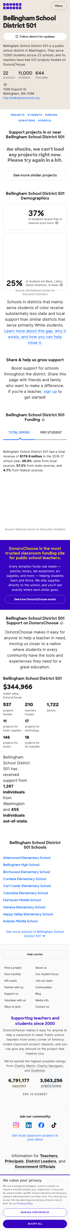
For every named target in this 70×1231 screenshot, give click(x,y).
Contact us (42, 1006)
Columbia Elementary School (25, 893)
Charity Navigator (50, 1066)
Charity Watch (24, 1066)
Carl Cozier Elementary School (27, 886)
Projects (18, 115)
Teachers (48, 1155)
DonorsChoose (12, 6)
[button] (35, 1212)
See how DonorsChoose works (35, 599)
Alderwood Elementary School (26, 858)
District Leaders (41, 1161)
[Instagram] (16, 1125)
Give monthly (12, 974)
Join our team (44, 980)
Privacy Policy (25, 1203)
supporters (18, 1082)
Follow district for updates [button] (37, 36)
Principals (14, 1161)
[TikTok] (54, 1125)
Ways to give (12, 1006)
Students (35, 115)
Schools (44, 120)
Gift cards (10, 980)
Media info (42, 1000)
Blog (38, 993)
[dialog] (35, 1203)
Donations (27, 120)
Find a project (13, 967)
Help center (35, 954)
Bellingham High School (21, 865)
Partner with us (13, 987)
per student (51, 432)
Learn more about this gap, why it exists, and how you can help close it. (35, 337)
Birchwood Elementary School (26, 872)
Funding (51, 115)
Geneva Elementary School (24, 907)
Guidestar (38, 1070)
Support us (11, 993)
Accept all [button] (35, 1223)
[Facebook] (41, 1125)
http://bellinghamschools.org (21, 97)
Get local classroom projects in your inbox (35, 1137)
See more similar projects (35, 175)
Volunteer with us (15, 1000)
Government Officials (35, 1166)
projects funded (51, 1082)
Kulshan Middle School (20, 921)
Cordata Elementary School (24, 879)
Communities (43, 987)
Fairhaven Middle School (22, 900)
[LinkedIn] (28, 1125)
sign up (50, 391)
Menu (59, 6)
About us (41, 967)
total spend (19, 432)
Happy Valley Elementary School (28, 914)
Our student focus (46, 974)
